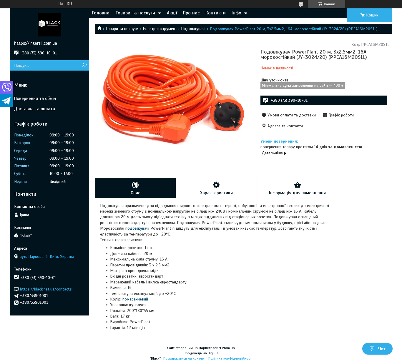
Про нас (191, 13)
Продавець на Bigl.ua (201, 353)
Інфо (236, 13)
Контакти (215, 13)
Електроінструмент (160, 28)
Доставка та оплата (34, 108)
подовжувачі (137, 228)
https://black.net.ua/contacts (46, 288)
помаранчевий (135, 299)
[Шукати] (84, 65)
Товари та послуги (135, 13)
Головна (100, 13)
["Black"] (49, 24)
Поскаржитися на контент (184, 358)
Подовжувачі (193, 28)
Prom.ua (228, 348)
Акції (172, 13)
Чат (382, 348)
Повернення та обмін (35, 98)
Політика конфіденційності (230, 358)
